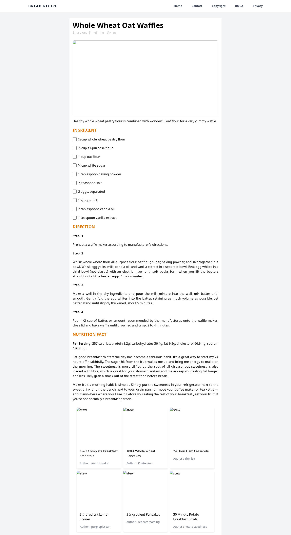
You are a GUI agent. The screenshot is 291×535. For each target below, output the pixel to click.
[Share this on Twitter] (97, 32)
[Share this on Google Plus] (110, 32)
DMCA (239, 6)
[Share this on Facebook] (91, 32)
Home (178, 6)
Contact (197, 6)
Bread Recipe (42, 6)
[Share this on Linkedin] (103, 32)
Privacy (258, 6)
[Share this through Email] (116, 32)
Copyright (218, 6)
